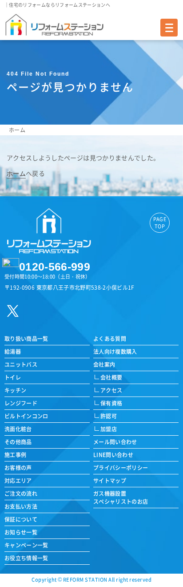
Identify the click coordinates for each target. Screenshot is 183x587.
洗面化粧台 (18, 429)
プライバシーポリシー (120, 467)
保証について (20, 519)
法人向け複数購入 (115, 351)
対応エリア (18, 480)
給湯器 (12, 351)
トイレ (12, 377)
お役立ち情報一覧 (26, 558)
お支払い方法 (20, 506)
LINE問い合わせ (113, 454)
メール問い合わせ (115, 441)
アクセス (111, 390)
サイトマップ (109, 480)
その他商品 (18, 441)
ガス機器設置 (120, 497)
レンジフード (20, 403)
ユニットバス (20, 364)
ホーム (17, 130)
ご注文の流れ (20, 493)
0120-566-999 (54, 266)
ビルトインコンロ (26, 416)
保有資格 (111, 403)
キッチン (15, 390)
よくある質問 (109, 338)
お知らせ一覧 (20, 532)
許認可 (108, 416)
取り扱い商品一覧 (26, 338)
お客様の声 (18, 467)
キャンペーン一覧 (26, 545)
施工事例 (15, 454)
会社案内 (104, 364)
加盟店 (108, 429)
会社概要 (111, 377)
